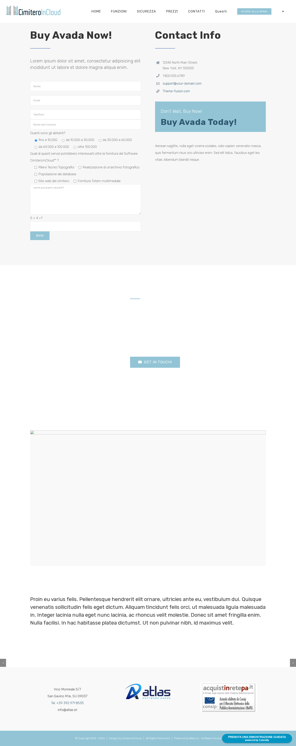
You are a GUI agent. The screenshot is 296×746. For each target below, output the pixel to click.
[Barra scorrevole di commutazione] (283, 11)
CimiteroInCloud (132, 738)
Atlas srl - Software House (205, 738)
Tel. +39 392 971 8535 (67, 703)
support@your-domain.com (182, 83)
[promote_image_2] (148, 432)
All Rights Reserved (158, 738)
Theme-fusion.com (176, 91)
